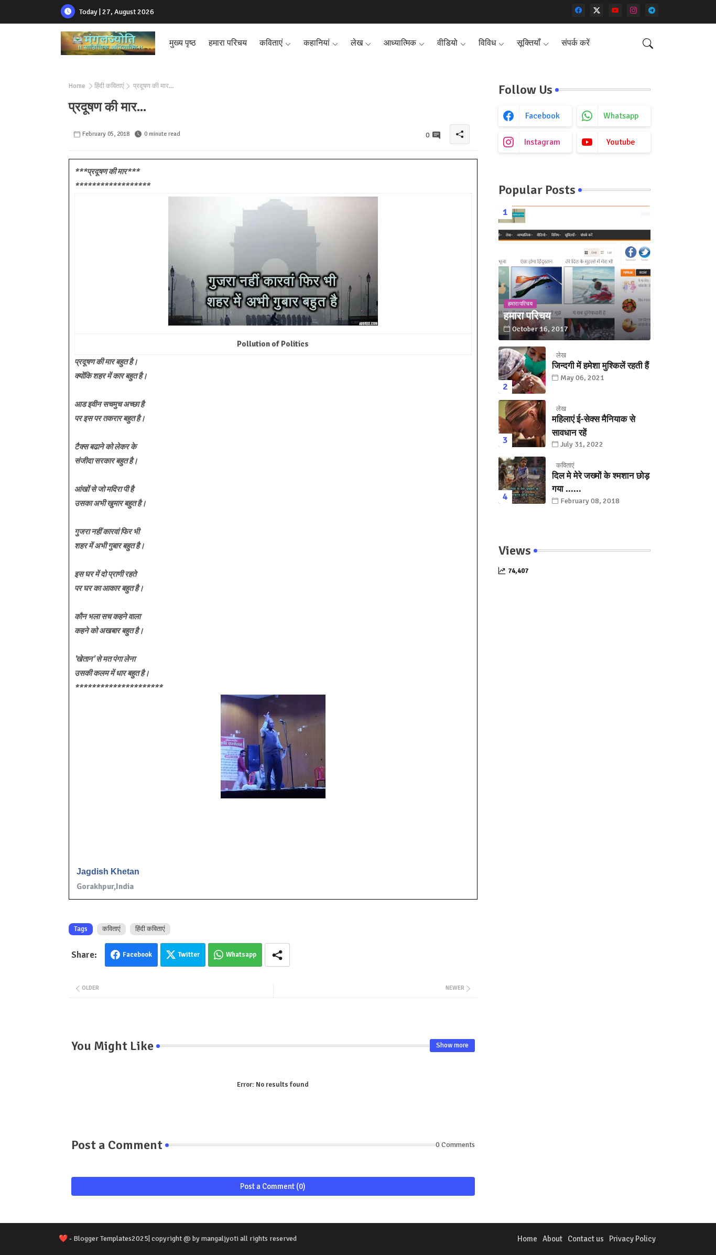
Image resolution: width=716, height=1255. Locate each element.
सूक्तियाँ (528, 43)
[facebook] (578, 10)
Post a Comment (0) (273, 1186)
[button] (647, 43)
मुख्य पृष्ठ (182, 43)
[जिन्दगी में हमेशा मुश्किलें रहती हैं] (522, 370)
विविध (487, 43)
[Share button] (277, 955)
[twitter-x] (596, 10)
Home (77, 86)
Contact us (586, 1238)
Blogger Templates (102, 1238)
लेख (357, 43)
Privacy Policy (632, 1238)
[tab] (182, 43)
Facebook (137, 954)
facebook (542, 116)
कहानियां (316, 43)
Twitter (189, 954)
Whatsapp (241, 954)
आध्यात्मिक (400, 43)
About (552, 1238)
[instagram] (633, 10)
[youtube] (615, 10)
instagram (542, 142)
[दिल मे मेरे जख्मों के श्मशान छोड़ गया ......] (522, 480)
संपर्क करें (575, 43)
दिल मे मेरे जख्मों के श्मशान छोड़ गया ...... (600, 482)
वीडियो (447, 43)
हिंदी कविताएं (109, 86)
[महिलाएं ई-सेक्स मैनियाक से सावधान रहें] (522, 423)
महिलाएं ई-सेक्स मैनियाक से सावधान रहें (593, 426)
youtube (620, 142)
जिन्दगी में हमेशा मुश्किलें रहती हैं (600, 365)
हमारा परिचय (228, 43)
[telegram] (651, 10)
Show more (452, 1045)
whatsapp (620, 116)
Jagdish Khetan (108, 871)
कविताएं (271, 43)
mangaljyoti (219, 1238)
